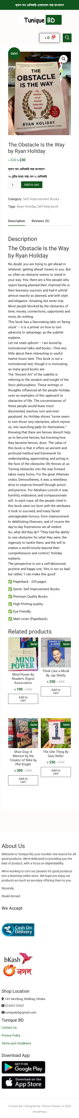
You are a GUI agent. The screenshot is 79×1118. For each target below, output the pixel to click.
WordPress (40, 1111)
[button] (67, 38)
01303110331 (14, 1005)
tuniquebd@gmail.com (20, 1012)
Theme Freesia (50, 1106)
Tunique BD (15, 1106)
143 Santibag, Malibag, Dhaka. (25, 999)
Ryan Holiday (26, 206)
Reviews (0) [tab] (40, 221)
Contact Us (9, 1027)
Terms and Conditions (16, 1043)
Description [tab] (16, 221)
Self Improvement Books (41, 199)
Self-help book (47, 206)
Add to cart (31, 184)
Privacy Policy (11, 1035)
